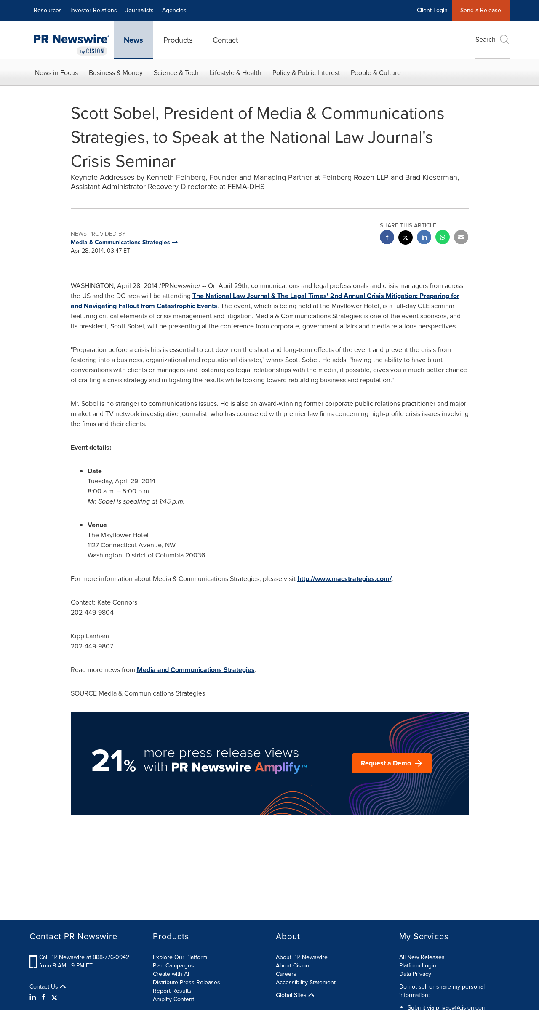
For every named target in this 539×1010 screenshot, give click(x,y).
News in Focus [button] (56, 72)
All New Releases (422, 957)
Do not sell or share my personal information (442, 990)
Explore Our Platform (180, 957)
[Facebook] (44, 997)
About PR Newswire (302, 957)
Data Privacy (415, 974)
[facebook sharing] (387, 238)
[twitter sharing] (405, 238)
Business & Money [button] (116, 72)
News (133, 40)
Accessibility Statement (306, 982)
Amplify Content (173, 999)
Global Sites (292, 995)
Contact (225, 40)
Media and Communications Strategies (196, 669)
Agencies (174, 10)
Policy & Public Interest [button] (306, 72)
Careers (286, 974)
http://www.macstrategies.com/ (344, 579)
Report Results (172, 990)
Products (177, 40)
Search (485, 39)
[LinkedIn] (33, 997)
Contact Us (44, 987)
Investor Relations (93, 10)
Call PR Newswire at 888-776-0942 (84, 957)
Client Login (432, 10)
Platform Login (417, 965)
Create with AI (171, 974)
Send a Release (480, 10)
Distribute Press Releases (186, 982)
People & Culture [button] (376, 72)
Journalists (139, 10)
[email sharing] (461, 238)
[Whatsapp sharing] (442, 238)
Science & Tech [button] (176, 72)
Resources (48, 10)
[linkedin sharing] (424, 238)
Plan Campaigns (173, 965)
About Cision (292, 965)
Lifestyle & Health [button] (235, 72)
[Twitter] (54, 997)
